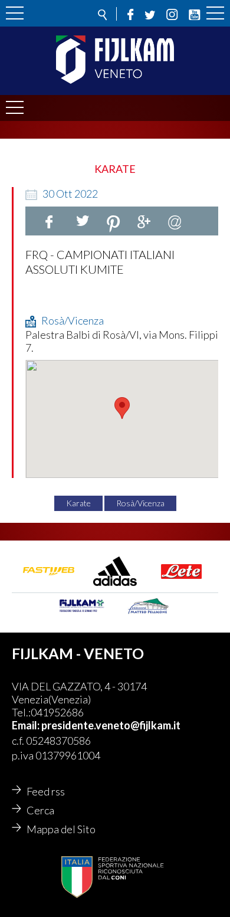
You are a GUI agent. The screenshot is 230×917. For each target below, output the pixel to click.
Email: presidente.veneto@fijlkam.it (96, 725)
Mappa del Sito (61, 829)
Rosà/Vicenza (140, 503)
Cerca (40, 810)
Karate (78, 503)
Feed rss (46, 791)
